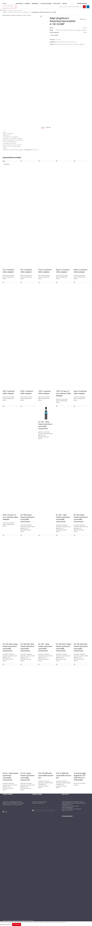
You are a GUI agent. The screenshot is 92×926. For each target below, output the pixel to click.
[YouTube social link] (47, 1)
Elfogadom (16, 924)
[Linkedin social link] (49, 1)
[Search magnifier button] (15, 7)
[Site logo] (5, 3)
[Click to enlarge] (5, 120)
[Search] (88, 3)
